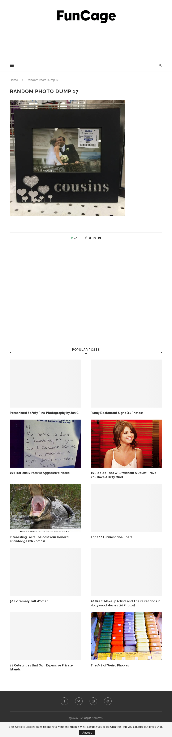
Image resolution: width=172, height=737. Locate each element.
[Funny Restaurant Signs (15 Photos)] (126, 383)
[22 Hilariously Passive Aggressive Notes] (45, 443)
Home (14, 80)
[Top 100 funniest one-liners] (126, 508)
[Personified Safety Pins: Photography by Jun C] (45, 383)
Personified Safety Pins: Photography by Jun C (44, 413)
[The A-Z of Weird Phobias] (126, 636)
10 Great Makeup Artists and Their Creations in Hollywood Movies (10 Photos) (125, 603)
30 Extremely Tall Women (29, 601)
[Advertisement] (86, 40)
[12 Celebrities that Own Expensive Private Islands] (45, 636)
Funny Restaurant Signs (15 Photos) (117, 413)
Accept (87, 732)
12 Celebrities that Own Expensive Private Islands (41, 667)
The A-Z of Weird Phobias (110, 665)
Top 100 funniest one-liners (111, 537)
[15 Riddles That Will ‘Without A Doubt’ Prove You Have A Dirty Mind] (126, 443)
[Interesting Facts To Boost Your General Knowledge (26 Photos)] (45, 508)
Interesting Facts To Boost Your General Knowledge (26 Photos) (39, 539)
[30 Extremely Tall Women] (45, 572)
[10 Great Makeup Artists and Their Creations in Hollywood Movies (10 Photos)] (126, 572)
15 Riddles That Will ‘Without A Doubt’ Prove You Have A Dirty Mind (123, 475)
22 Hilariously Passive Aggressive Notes (39, 473)
